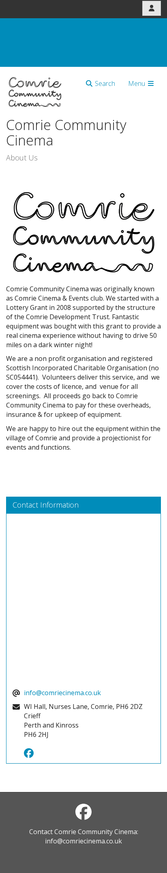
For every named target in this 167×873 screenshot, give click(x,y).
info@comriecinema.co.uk (62, 692)
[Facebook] (31, 754)
